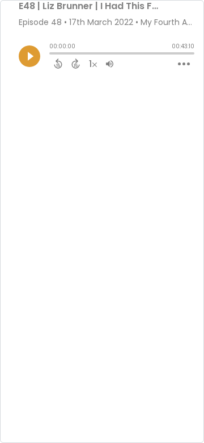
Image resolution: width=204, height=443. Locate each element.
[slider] (52, 54)
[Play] (29, 56)
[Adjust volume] (109, 63)
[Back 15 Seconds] (58, 63)
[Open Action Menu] (183, 64)
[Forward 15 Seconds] (75, 63)
